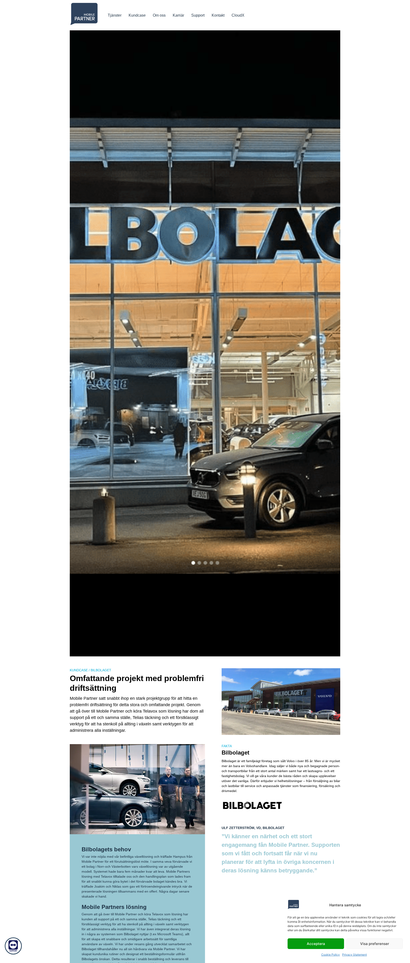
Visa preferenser (374, 943)
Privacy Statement (354, 954)
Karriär (178, 15)
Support (198, 15)
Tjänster (114, 15)
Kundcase (137, 15)
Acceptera (316, 943)
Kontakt (218, 15)
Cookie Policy (330, 954)
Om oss (159, 15)
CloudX (238, 15)
